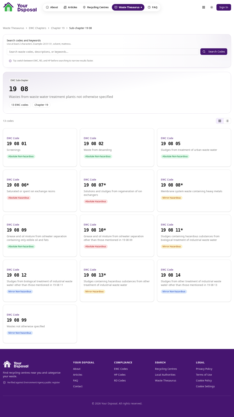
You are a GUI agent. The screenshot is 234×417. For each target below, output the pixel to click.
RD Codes (120, 380)
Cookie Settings (205, 386)
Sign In (223, 7)
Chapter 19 (58, 28)
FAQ (154, 7)
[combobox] (103, 51)
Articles (72, 7)
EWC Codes (121, 369)
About (54, 7)
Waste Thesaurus (126, 8)
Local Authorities (165, 374)
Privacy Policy (204, 369)
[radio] (220, 121)
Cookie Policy (204, 380)
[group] (223, 121)
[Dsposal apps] (203, 7)
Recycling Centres (97, 7)
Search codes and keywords (24, 40)
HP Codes (120, 374)
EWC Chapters (37, 28)
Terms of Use (204, 374)
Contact (77, 386)
